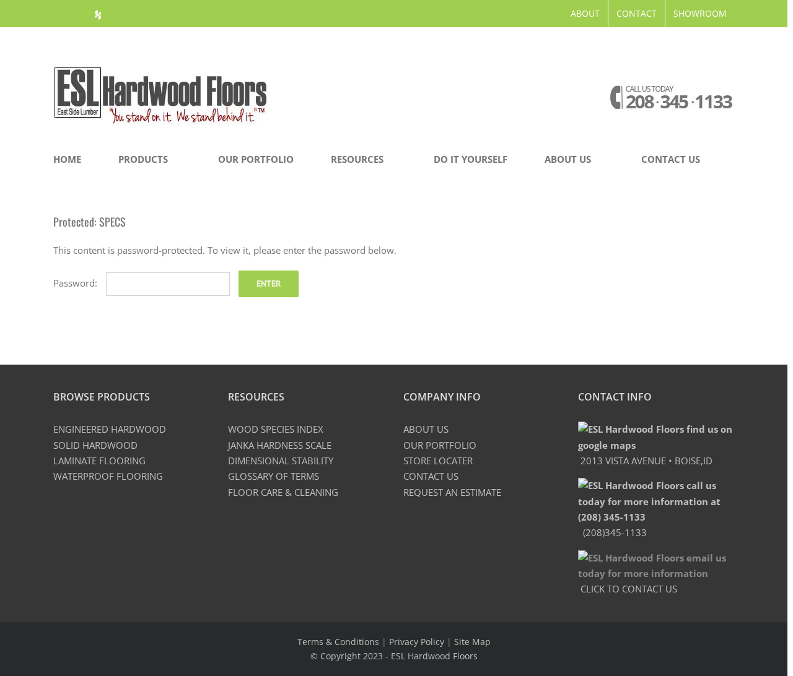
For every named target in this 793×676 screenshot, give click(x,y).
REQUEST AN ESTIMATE (452, 492)
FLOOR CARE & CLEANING (283, 492)
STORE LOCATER (438, 460)
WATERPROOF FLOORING (108, 476)
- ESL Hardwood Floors (431, 656)
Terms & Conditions (338, 642)
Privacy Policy (416, 642)
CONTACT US (430, 476)
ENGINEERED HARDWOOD (109, 429)
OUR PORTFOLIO (439, 445)
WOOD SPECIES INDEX (275, 429)
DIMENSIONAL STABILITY (280, 460)
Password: (76, 283)
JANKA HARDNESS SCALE (279, 445)
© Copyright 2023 (347, 656)
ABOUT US (426, 429)
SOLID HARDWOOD (95, 445)
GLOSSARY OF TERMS (273, 476)
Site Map (472, 642)
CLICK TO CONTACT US (627, 589)
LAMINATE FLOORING (99, 460)
